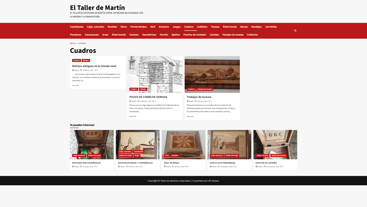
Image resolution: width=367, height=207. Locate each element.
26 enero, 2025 (133, 166)
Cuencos (134, 35)
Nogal (137, 155)
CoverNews (198, 180)
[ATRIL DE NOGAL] (183, 144)
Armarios (164, 27)
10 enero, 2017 (202, 101)
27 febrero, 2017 (88, 70)
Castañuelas (76, 27)
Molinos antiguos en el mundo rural (94, 66)
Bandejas (256, 27)
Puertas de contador (195, 35)
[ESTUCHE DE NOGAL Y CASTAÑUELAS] (138, 144)
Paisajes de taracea (232, 35)
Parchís (164, 35)
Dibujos (86, 60)
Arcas (105, 35)
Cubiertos (252, 35)
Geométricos (149, 35)
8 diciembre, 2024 (226, 166)
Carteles (214, 35)
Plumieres (75, 35)
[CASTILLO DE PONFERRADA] (229, 144)
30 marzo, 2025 (87, 166)
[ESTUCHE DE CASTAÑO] (275, 144)
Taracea (215, 27)
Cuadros (188, 27)
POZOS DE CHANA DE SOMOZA (148, 97)
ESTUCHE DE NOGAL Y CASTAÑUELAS (135, 162)
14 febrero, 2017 (145, 101)
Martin (76, 70)
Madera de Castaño (279, 155)
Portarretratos (138, 27)
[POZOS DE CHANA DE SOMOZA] (154, 74)
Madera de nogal (94, 155)
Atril (152, 27)
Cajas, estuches (95, 27)
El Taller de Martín (97, 8)
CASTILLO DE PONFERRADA (222, 162)
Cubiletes (202, 27)
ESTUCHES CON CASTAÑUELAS (86, 162)
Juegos (177, 27)
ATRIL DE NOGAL (171, 162)
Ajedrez (176, 35)
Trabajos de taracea (199, 97)
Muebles (112, 27)
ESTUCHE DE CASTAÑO (266, 162)
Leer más (75, 85)
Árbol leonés (230, 27)
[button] (295, 30)
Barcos (244, 27)
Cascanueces (92, 35)
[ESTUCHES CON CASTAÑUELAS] (92, 144)
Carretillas (271, 27)
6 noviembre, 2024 (272, 166)
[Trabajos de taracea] (212, 74)
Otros (124, 27)
